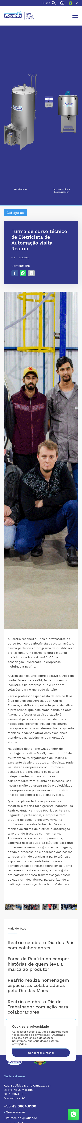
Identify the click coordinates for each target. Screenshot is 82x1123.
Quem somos (14, 1112)
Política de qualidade (20, 1118)
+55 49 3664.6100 (20, 1106)
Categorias (15, 213)
